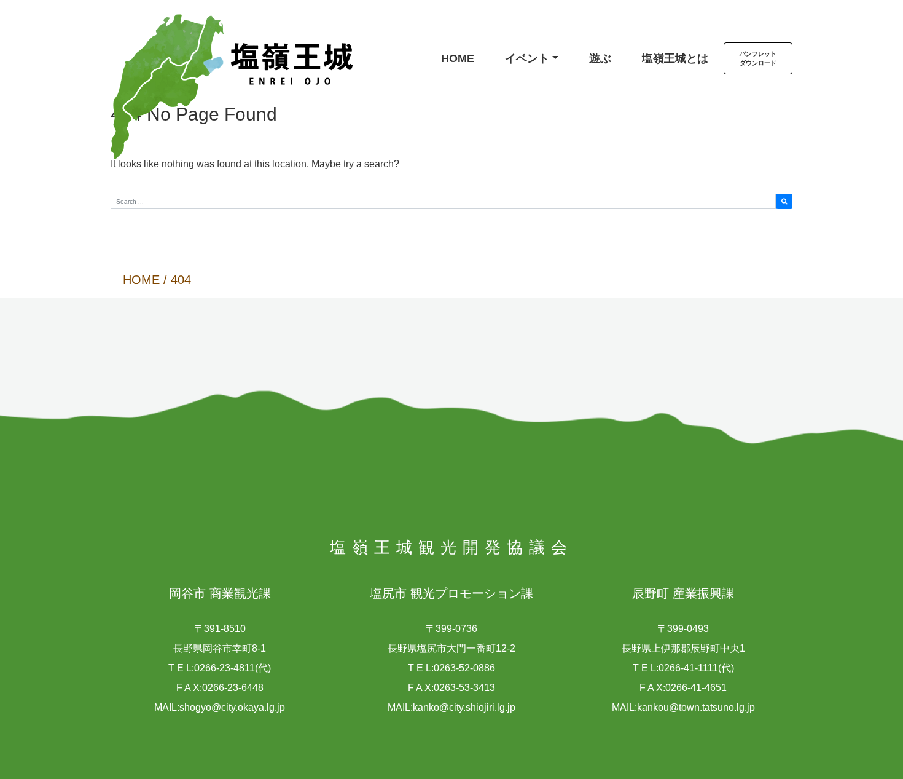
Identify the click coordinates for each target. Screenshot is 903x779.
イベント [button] (527, 58)
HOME (457, 58)
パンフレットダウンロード (758, 58)
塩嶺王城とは (675, 58)
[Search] (784, 201)
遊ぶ (600, 58)
